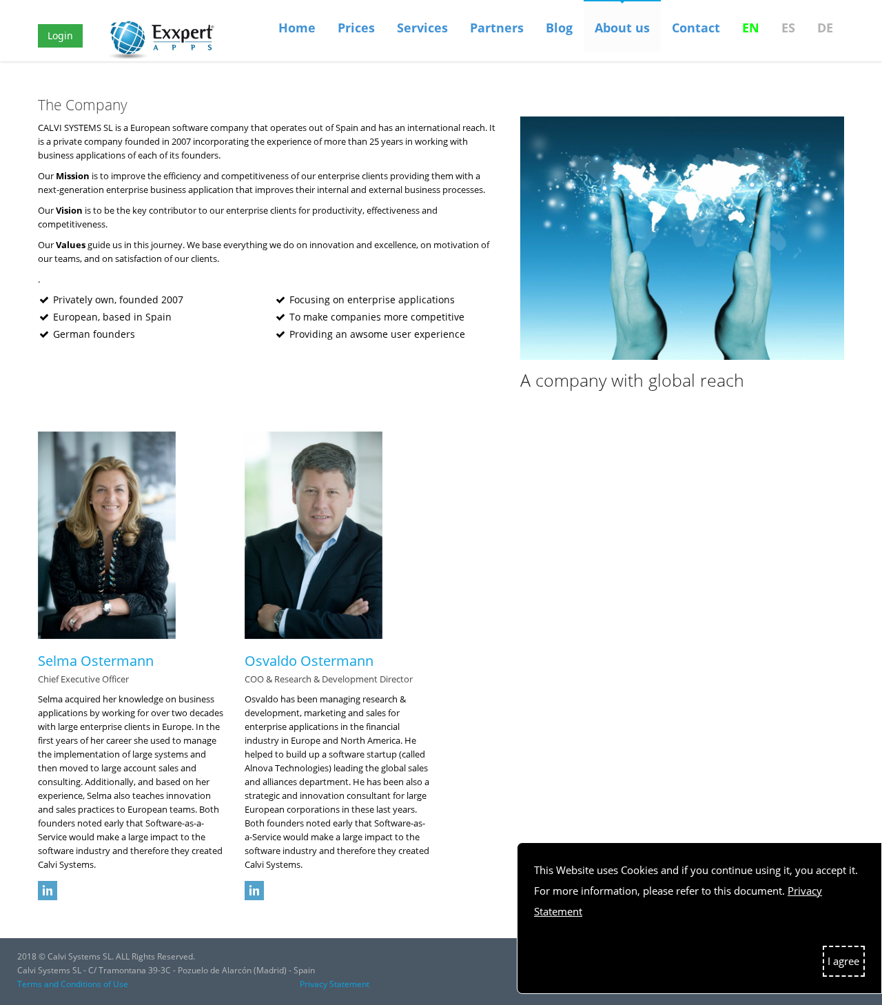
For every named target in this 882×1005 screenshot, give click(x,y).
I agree (843, 961)
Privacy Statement (334, 984)
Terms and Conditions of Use (72, 984)
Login (60, 35)
